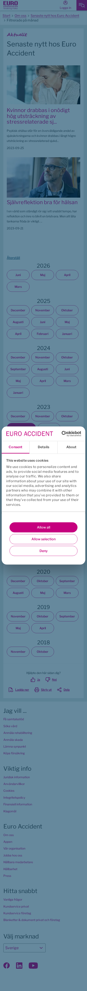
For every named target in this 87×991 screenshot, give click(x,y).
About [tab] (71, 447)
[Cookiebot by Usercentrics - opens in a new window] (62, 433)
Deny (43, 551)
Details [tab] (43, 447)
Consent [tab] (15, 447)
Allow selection (43, 539)
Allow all (43, 527)
